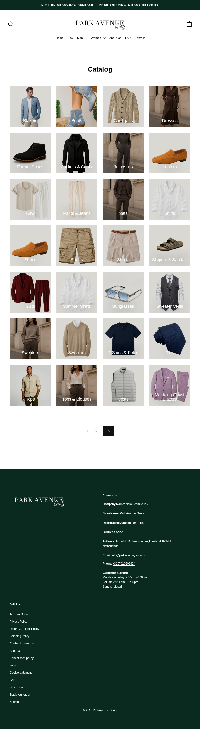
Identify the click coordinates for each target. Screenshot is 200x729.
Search (14, 702)
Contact (139, 38)
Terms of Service (20, 614)
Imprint (14, 665)
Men (80, 38)
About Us (115, 38)
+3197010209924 (124, 563)
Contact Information (22, 643)
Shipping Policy (19, 636)
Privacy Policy (18, 621)
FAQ (128, 38)
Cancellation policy (21, 658)
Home (60, 38)
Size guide (16, 687)
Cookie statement (20, 672)
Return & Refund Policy (24, 629)
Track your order (20, 694)
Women (96, 38)
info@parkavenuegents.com (129, 555)
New (70, 38)
